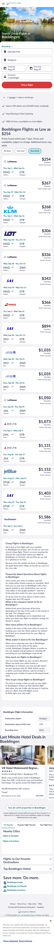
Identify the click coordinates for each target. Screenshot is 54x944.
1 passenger (13, 78)
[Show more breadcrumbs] (4, 97)
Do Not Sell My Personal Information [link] (21, 907)
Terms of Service (25, 941)
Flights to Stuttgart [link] (11, 836)
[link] (27, 883)
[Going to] (27, 60)
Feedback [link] (40, 907)
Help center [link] (32, 904)
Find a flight (27, 85)
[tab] (8, 825)
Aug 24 (11, 69)
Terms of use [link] (21, 904)
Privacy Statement (10, 941)
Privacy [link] (13, 904)
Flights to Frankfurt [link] (11, 841)
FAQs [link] (40, 904)
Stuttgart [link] (12, 97)
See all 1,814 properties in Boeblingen (27, 808)
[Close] (51, 921)
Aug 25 (37, 69)
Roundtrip (6, 47)
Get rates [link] (39, 796)
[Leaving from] (27, 51)
